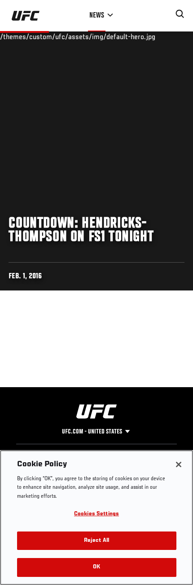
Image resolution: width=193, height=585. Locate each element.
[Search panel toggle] (180, 14)
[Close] (179, 464)
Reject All (96, 541)
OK (96, 567)
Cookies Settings (96, 514)
